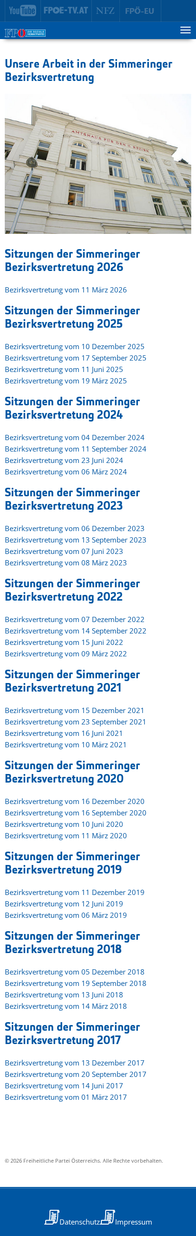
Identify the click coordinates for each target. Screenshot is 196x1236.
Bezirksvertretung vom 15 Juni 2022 (64, 642)
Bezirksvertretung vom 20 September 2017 (76, 1074)
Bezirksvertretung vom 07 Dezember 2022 (75, 619)
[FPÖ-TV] (66, 11)
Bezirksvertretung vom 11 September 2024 (76, 448)
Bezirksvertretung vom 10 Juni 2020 (64, 824)
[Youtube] (23, 11)
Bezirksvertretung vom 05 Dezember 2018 (75, 971)
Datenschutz (79, 1221)
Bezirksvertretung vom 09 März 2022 (66, 653)
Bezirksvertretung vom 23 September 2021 (76, 721)
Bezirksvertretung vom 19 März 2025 (66, 380)
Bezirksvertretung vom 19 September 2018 (76, 983)
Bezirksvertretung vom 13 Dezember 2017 (75, 1062)
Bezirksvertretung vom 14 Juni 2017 (64, 1085)
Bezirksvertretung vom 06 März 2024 (66, 471)
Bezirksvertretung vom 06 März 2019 (66, 915)
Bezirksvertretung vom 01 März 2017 (66, 1097)
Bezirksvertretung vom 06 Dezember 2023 (75, 528)
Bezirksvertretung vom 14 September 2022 (76, 630)
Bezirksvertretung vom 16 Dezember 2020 (75, 801)
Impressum (133, 1221)
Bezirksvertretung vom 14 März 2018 (66, 1006)
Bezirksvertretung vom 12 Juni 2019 (64, 903)
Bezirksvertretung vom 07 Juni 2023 (64, 551)
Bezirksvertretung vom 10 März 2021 (66, 744)
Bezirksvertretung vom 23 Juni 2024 (64, 460)
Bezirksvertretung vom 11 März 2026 (66, 289)
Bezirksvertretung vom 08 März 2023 (66, 562)
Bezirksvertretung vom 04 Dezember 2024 (75, 437)
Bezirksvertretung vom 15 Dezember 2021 (75, 710)
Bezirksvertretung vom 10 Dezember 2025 (75, 346)
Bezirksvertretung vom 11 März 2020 (66, 835)
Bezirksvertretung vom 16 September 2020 (76, 812)
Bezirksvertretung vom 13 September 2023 (76, 539)
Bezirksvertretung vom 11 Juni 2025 (64, 369)
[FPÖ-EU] (140, 11)
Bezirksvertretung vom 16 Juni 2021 (64, 733)
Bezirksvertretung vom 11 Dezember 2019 (75, 892)
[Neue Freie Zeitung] (106, 11)
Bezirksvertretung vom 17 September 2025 (76, 357)
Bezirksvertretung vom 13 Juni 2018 (64, 994)
